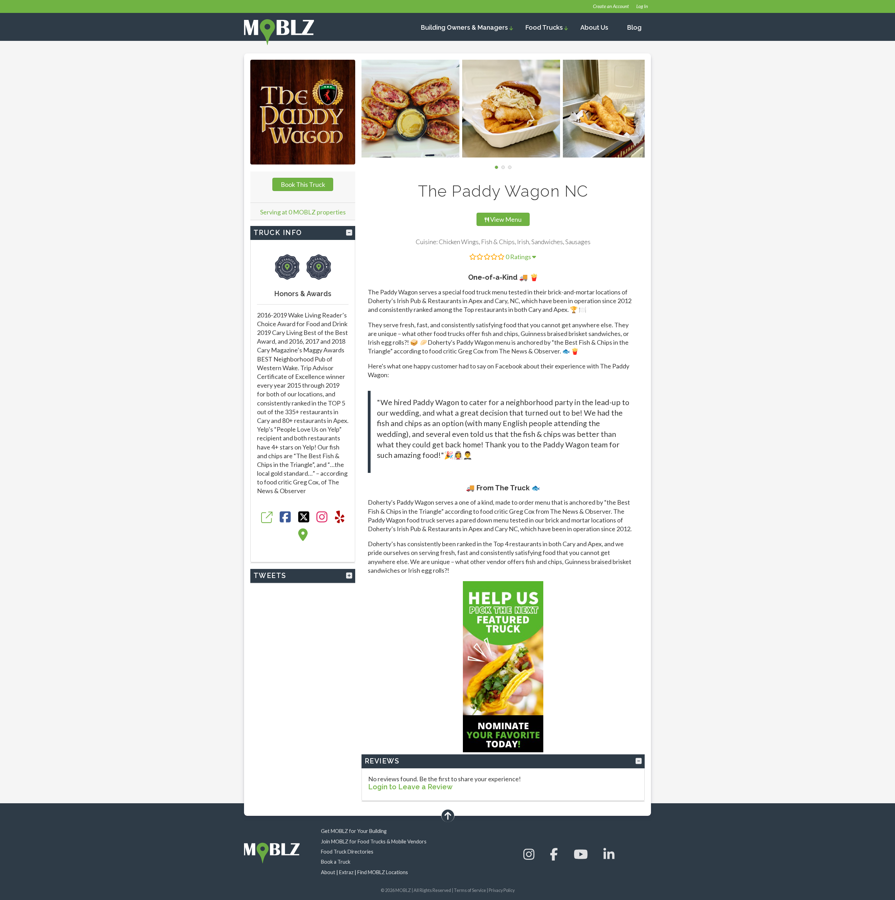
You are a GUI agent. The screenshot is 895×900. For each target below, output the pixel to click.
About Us (594, 27)
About (328, 872)
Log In (642, 6)
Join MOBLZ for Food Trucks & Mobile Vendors (374, 841)
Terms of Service (470, 890)
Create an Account (611, 6)
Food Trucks (544, 27)
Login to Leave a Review (410, 787)
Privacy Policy (502, 890)
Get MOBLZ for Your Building (354, 831)
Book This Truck (303, 184)
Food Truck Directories (347, 852)
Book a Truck (335, 862)
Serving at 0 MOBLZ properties (303, 212)
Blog (634, 27)
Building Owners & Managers (465, 27)
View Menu (507, 219)
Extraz (346, 872)
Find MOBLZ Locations (382, 872)
